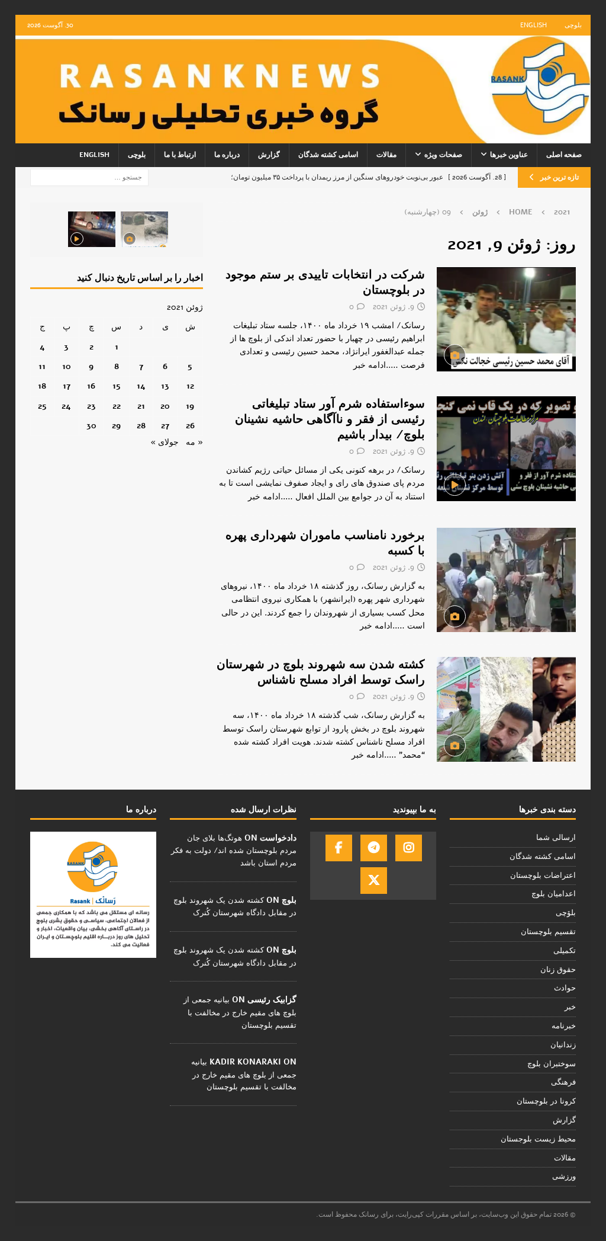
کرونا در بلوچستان (546, 1101)
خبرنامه (564, 1026)
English (533, 25)
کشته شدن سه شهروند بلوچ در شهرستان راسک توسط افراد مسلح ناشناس (321, 672)
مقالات (386, 154)
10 (66, 366)
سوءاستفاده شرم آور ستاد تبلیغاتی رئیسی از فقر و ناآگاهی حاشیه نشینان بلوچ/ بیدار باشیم (330, 419)
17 (66, 386)
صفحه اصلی (564, 154)
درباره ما (227, 154)
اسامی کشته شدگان (328, 154)
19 (190, 406)
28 (141, 425)
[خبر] (506, 319)
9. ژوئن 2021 (393, 307)
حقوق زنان (558, 969)
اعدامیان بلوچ (553, 894)
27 (165, 425)
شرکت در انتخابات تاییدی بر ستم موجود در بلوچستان (325, 282)
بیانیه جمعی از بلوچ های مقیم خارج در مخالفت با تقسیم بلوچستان (239, 1012)
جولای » (164, 442)
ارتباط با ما (180, 154)
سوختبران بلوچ (551, 1064)
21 (141, 406)
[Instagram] (408, 848)
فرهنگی (563, 1082)
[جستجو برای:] (89, 176)
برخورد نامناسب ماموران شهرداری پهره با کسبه (325, 543)
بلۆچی (566, 912)
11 (42, 366)
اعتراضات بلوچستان (543, 875)
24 (66, 406)
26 (190, 425)
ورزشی (564, 1176)
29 (116, 425)
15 (116, 386)
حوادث (565, 988)
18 (42, 386)
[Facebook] (338, 848)
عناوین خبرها (509, 154)
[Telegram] (373, 848)
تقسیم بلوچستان (548, 931)
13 (165, 386)
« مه (194, 442)
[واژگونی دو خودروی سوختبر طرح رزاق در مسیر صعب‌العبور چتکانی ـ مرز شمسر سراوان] (144, 229)
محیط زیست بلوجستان (538, 1139)
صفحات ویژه (443, 154)
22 (116, 406)
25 (42, 406)
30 (91, 425)
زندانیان (563, 1045)
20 (165, 406)
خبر (570, 1007)
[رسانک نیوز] (303, 136)
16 (91, 386)
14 (141, 386)
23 (91, 406)
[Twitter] (373, 880)
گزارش (269, 154)
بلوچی (573, 25)
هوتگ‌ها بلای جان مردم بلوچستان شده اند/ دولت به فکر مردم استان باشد (233, 850)
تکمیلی (564, 950)
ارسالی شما (556, 837)
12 (190, 386)
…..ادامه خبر (375, 365)
